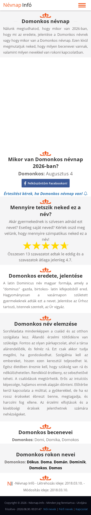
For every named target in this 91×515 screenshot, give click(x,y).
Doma (46, 461)
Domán (61, 461)
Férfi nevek (66, 509)
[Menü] (82, 6)
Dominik (77, 461)
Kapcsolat (82, 509)
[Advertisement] (45, 102)
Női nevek (49, 509)
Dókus (33, 461)
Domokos (38, 467)
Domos (55, 467)
